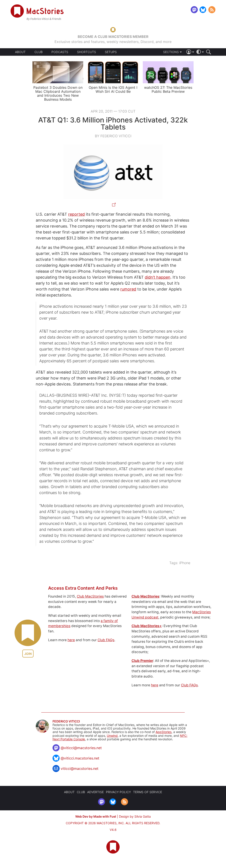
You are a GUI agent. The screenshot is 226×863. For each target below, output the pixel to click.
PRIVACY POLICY (118, 792)
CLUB (38, 52)
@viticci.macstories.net (80, 758)
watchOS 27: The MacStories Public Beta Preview (168, 89)
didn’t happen (157, 277)
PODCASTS (59, 52)
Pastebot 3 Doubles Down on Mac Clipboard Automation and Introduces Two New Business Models (58, 93)
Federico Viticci (66, 721)
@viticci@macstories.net (81, 748)
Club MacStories (90, 596)
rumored (128, 289)
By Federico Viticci (113, 136)
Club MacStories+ (147, 626)
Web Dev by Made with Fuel (95, 816)
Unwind (112, 735)
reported (76, 214)
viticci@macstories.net (79, 768)
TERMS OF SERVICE (147, 792)
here (71, 640)
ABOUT (20, 52)
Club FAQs (106, 640)
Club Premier (142, 661)
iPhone (184, 563)
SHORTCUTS (86, 52)
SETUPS (111, 52)
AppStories (163, 732)
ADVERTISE (95, 792)
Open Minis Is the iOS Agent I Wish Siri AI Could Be (113, 89)
